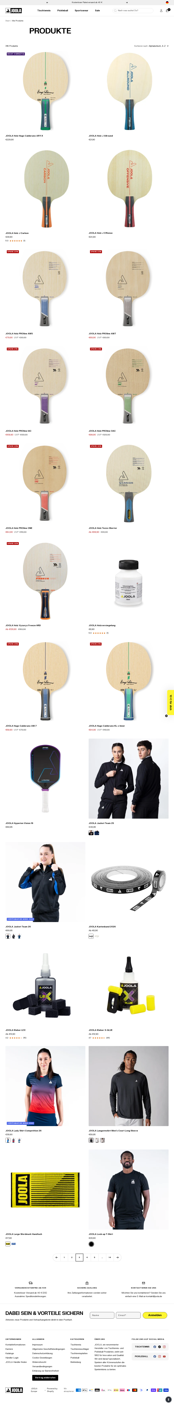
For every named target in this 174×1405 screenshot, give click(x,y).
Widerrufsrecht (39, 1362)
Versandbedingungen (42, 1366)
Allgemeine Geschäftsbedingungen (48, 1349)
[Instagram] (164, 1347)
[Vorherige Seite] (56, 1257)
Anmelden (155, 1315)
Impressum (37, 1344)
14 (110, 1257)
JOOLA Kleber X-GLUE (101, 1030)
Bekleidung (75, 1362)
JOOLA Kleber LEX (15, 1030)
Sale (97, 10)
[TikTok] (159, 1347)
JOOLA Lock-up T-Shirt (101, 1234)
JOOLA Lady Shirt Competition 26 (23, 1130)
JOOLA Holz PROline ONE (18, 528)
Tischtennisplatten (79, 1353)
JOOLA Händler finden (16, 1362)
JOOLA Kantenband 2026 (102, 926)
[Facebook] (154, 1347)
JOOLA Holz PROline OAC (102, 431)
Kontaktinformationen (15, 1344)
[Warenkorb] (167, 10)
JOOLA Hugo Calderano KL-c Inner (107, 726)
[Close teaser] (166, 715)
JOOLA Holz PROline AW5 (19, 333)
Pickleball (62, 10)
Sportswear (81, 10)
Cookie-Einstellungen (42, 1358)
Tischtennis (44, 10)
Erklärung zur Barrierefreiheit (45, 1371)
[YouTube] (164, 1356)
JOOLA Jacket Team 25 (101, 823)
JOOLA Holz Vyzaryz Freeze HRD (23, 625)
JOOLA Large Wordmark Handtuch (23, 1234)
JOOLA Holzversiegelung (102, 625)
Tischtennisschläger (79, 1349)
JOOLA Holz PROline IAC (18, 431)
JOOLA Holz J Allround (101, 136)
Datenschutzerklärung (42, 1353)
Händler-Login (11, 1358)
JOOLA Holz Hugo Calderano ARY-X (24, 136)
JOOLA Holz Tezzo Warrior (103, 528)
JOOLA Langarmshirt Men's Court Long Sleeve (113, 1130)
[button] (170, 702)
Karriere (9, 1349)
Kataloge (9, 1353)
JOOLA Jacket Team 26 (18, 926)
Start (7, 21)
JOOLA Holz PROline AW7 (102, 333)
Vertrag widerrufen (45, 1377)
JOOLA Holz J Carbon (17, 233)
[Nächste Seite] (117, 1257)
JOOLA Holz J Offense (101, 233)
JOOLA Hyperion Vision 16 (19, 823)
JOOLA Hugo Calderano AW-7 (21, 726)
